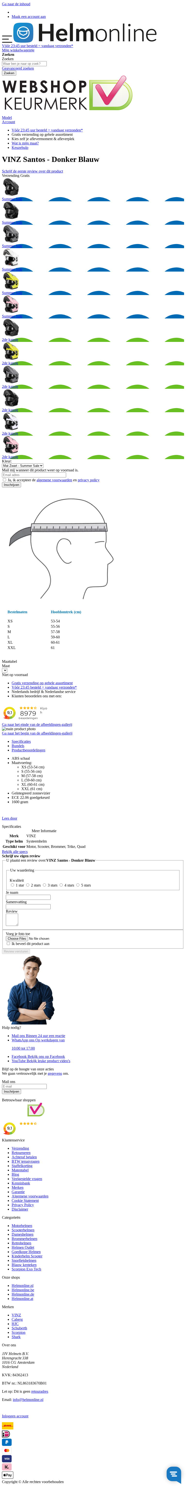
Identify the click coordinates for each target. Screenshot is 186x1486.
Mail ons (38, 1036)
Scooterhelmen (23, 1230)
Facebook (38, 1056)
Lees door (9, 818)
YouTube (41, 1061)
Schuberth (19, 1328)
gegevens (55, 1073)
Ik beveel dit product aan (30, 944)
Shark (16, 1337)
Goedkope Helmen (26, 1252)
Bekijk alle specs (15, 852)
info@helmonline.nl (28, 1400)
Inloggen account (15, 1416)
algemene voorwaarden (54, 480)
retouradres (39, 1391)
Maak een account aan (29, 16)
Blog (15, 1174)
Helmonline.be (23, 1290)
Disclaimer (20, 1209)
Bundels (18, 746)
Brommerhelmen (24, 1239)
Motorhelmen (22, 1226)
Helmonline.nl (22, 1286)
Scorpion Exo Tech (26, 1269)
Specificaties (21, 741)
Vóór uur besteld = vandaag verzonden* (37, 46)
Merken (17, 1187)
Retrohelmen (21, 1243)
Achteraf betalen (24, 1157)
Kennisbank (21, 1183)
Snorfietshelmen (24, 1260)
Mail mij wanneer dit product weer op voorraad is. (40, 470)
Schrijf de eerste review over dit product (32, 171)
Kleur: (7, 461)
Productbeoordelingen (28, 750)
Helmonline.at (22, 1299)
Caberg (17, 1319)
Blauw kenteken (24, 1265)
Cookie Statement (25, 1200)
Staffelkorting (22, 1166)
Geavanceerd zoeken (18, 68)
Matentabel (20, 1170)
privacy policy (89, 480)
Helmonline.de (23, 1294)
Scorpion (18, 1332)
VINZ (16, 1315)
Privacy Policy (23, 1205)
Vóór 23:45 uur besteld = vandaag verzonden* (47, 130)
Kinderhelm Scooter (27, 1256)
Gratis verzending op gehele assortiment (42, 683)
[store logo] (84, 41)
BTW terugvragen (25, 1161)
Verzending (20, 1148)
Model (7, 117)
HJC (15, 1324)
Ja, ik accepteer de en (54, 480)
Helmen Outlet (23, 1247)
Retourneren (21, 1153)
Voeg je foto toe (18, 934)
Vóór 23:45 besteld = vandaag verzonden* (44, 687)
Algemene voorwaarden (30, 1196)
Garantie (18, 1192)
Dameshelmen (22, 1234)
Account (8, 122)
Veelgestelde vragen (27, 1179)
